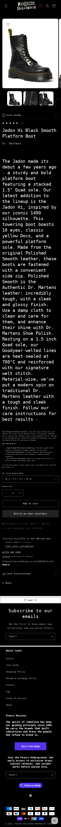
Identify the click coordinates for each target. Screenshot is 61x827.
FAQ (8, 692)
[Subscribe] (51, 636)
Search (10, 658)
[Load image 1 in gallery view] (14, 98)
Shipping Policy (15, 672)
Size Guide (12, 665)
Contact (10, 685)
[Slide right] (57, 99)
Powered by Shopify (45, 824)
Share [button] (8, 583)
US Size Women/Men (12, 473)
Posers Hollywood (24, 824)
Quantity (7, 486)
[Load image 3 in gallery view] (46, 98)
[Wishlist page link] (40, 5)
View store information (19, 546)
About (9, 705)
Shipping (6, 556)
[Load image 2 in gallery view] (30, 98)
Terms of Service (16, 698)
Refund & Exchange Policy (21, 678)
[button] (6, 6)
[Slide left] (3, 99)
